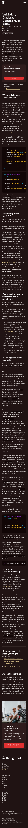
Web (3, 30)
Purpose (4, 779)
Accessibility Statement (17, 822)
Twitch (4, 801)
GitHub (4, 797)
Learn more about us (17, 693)
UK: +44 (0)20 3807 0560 (8, 820)
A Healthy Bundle (9, 663)
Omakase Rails (8, 331)
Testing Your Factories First (12, 666)
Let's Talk (5, 770)
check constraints (8, 133)
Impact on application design (11, 570)
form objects (6, 586)
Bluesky (4, 795)
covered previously (14, 101)
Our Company (6, 775)
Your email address (9, 71)
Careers (4, 777)
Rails (7, 30)
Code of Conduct (6, 822)
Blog (3, 781)
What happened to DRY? (10, 214)
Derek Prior (5, 26)
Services (4, 763)
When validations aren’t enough (11, 96)
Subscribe (14, 78)
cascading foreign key (9, 262)
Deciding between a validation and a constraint (12, 296)
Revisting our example (12, 358)
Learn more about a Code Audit (14, 745)
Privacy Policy (5, 823)
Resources (5, 768)
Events (4, 783)
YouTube (4, 799)
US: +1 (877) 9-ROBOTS (8, 818)
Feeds (4, 803)
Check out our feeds (13, 89)
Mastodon (5, 792)
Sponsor (4, 785)
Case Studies (6, 766)
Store (3, 787)
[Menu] (25, 2)
